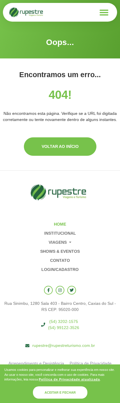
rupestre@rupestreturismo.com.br (63, 345)
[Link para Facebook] (48, 290)
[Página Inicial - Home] (26, 12)
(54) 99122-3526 (63, 327)
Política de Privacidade (91, 363)
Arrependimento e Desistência (36, 363)
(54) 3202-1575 (63, 321)
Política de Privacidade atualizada (69, 379)
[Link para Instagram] (60, 290)
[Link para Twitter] (71, 290)
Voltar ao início (60, 146)
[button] (60, 242)
